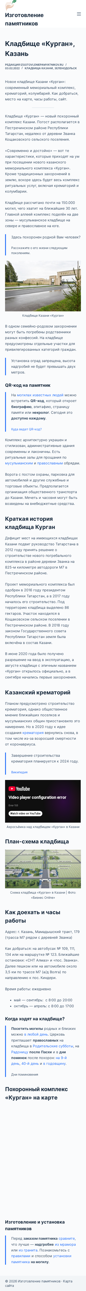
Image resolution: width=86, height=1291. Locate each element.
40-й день (30, 1063)
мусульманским (19, 463)
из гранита (28, 1250)
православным (50, 463)
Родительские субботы (53, 1046)
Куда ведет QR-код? (26, 429)
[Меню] (79, 14)
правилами (20, 1256)
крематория (33, 732)
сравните (67, 1238)
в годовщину (54, 1063)
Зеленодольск (65, 68)
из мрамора (65, 1244)
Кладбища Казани (39, 68)
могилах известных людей (40, 395)
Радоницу (19, 1052)
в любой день (36, 1034)
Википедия (19, 772)
